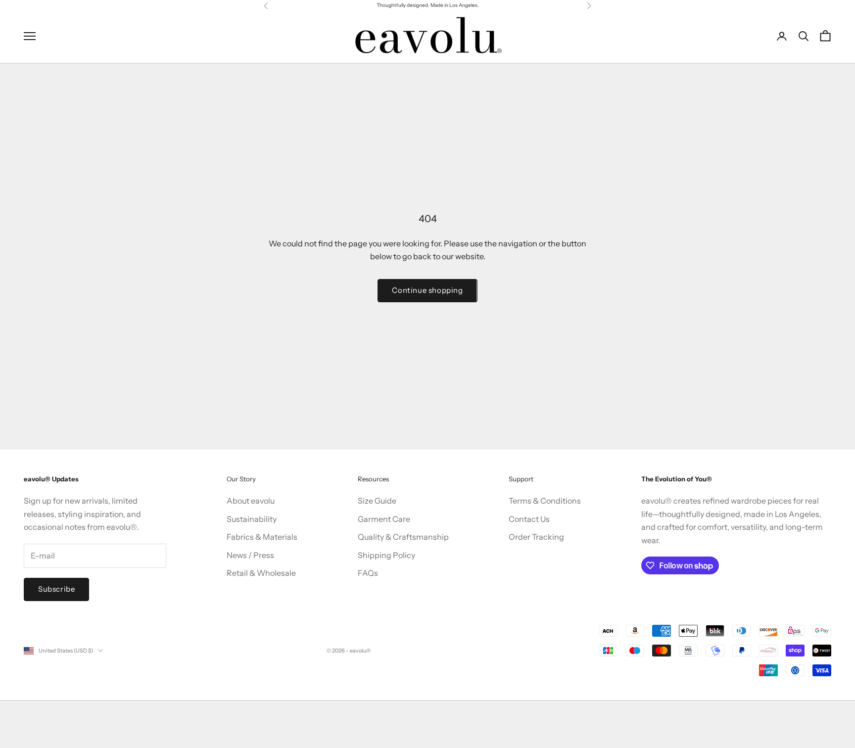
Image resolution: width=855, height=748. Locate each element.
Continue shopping (427, 290)
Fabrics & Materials (262, 537)
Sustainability (252, 519)
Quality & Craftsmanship (403, 537)
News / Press (250, 555)
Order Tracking (536, 537)
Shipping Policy (386, 555)
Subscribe (56, 589)
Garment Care (384, 519)
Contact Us (529, 519)
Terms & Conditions (545, 501)
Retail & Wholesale (261, 573)
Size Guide (377, 501)
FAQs (368, 573)
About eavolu (251, 501)
